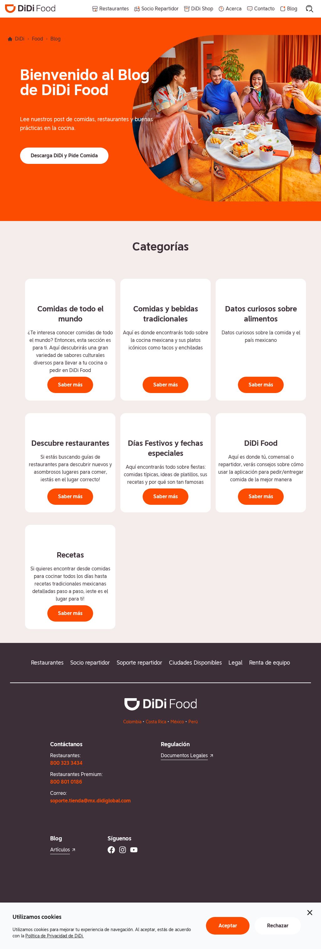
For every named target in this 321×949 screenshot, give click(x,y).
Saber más (70, 385)
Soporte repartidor (139, 662)
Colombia (132, 721)
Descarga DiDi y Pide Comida (64, 156)
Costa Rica (156, 721)
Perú (193, 721)
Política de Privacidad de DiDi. (54, 935)
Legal (235, 662)
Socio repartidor (90, 662)
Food (37, 39)
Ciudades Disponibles (195, 662)
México (177, 721)
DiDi (19, 39)
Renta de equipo (269, 662)
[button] (64, 156)
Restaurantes (47, 662)
